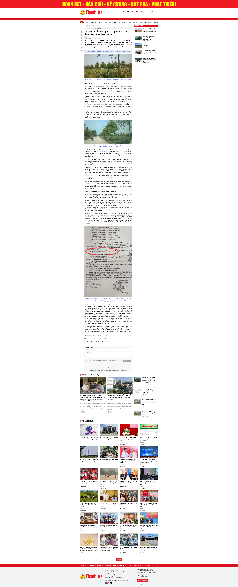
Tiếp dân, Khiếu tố (99, 19)
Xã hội (124, 19)
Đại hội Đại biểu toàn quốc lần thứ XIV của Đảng (156, 22)
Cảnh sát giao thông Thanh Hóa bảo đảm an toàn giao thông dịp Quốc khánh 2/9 (148, 549)
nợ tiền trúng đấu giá (105, 341)
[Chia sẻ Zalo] (81, 35)
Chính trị (85, 19)
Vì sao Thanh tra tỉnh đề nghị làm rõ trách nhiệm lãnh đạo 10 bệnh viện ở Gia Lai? (149, 38)
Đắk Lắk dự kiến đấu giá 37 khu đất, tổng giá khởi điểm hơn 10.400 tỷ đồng (108, 527)
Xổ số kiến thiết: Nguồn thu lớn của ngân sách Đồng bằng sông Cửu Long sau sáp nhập (149, 439)
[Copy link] (81, 41)
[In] (81, 50)
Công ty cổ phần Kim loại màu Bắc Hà (92, 341)
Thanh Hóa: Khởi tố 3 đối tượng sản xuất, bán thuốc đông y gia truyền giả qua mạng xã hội (109, 549)
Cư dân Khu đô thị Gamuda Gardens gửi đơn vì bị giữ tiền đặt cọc (148, 391)
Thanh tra (91, 19)
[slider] (147, 11)
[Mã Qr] (81, 44)
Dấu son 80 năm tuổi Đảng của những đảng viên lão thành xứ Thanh (127, 461)
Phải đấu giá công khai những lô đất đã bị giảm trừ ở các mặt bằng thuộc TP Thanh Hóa (108, 51)
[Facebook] (124, 11)
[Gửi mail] (81, 38)
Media (120, 19)
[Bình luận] (81, 47)
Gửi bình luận (127, 360)
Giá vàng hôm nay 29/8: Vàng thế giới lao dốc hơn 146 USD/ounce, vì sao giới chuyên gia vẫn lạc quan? (88, 549)
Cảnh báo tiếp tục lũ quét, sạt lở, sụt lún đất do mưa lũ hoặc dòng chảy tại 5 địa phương (109, 483)
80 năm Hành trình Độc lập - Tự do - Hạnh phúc (91, 22)
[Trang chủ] (81, 19)
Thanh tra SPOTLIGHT (148, 19)
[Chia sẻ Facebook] (81, 32)
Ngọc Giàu (122, 506)
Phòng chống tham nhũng (111, 19)
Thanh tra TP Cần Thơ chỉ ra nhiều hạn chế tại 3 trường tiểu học (149, 60)
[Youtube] (127, 11)
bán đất (119, 338)
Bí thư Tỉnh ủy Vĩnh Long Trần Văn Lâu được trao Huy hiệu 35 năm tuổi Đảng (128, 439)
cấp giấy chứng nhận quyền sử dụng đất (103, 338)
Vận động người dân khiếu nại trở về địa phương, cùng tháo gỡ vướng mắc (149, 52)
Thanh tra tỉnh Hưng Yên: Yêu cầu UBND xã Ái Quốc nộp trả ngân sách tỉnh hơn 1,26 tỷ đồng (149, 30)
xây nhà (114, 338)
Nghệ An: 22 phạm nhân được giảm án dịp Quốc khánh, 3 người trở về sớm (148, 505)
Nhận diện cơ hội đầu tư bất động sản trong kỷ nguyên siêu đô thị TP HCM (148, 483)
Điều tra (92, 25)
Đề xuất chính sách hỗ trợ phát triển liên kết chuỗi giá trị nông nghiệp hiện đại (89, 505)
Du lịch (140, 19)
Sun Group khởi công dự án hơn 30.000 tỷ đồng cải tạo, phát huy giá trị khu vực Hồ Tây (148, 461)
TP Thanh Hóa (91, 338)
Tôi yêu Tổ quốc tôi (108, 22)
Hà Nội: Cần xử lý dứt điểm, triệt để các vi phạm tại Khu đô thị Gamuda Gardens (119, 398)
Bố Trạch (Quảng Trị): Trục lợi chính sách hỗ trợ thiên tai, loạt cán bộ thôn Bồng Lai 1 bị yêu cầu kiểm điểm (92, 398)
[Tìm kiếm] (157, 19)
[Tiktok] (129, 11)
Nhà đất (135, 19)
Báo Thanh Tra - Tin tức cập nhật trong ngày (91, 12)
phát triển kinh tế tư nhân (121, 22)
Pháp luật (129, 19)
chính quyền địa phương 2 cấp (136, 22)
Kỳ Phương (122, 442)
